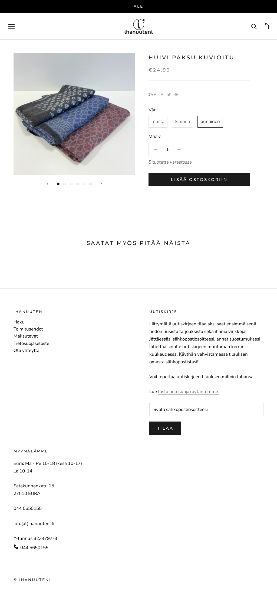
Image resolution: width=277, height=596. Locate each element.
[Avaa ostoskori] (266, 26)
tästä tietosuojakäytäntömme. (188, 391)
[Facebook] (162, 94)
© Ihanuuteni (32, 579)
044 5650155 (34, 548)
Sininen (182, 121)
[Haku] (254, 26)
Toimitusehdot (28, 329)
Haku (19, 322)
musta (157, 121)
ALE (138, 6)
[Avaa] (11, 26)
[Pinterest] (176, 94)
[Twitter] (169, 94)
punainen (210, 121)
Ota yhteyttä (26, 350)
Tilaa (165, 428)
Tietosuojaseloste (31, 343)
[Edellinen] (47, 184)
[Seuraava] (101, 184)
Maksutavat (26, 336)
